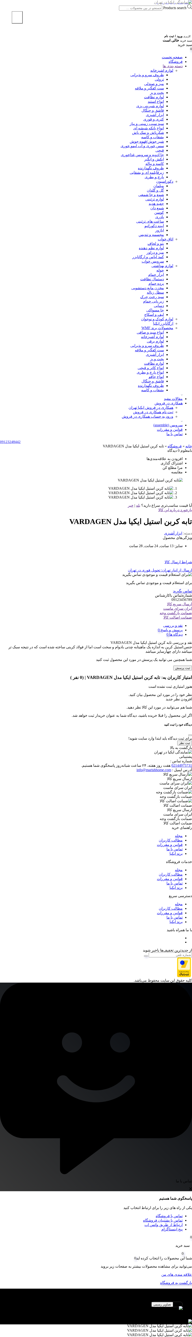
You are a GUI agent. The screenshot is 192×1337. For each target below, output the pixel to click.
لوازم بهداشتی (162, 266)
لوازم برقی (155, 341)
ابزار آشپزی (155, 355)
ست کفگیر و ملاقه (149, 88)
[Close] (190, 735)
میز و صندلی (154, 84)
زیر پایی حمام (153, 301)
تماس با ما (174, 434)
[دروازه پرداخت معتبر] (184, 976)
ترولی (159, 79)
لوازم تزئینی (154, 199)
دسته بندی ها (173, 66)
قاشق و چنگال (152, 110)
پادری (159, 217)
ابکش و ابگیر (154, 159)
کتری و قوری (153, 119)
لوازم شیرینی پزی (150, 106)
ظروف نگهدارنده (151, 168)
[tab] (91, 625)
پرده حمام (156, 283)
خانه (188, 446)
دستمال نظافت (152, 279)
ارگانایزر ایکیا (163, 323)
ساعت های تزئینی (150, 221)
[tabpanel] (96, 1310)
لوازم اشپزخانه (161, 70)
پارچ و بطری (154, 177)
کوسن (159, 212)
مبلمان (158, 186)
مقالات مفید (173, 399)
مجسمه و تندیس (151, 235)
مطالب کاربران (171, 840)
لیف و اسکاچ (154, 315)
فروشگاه (176, 62)
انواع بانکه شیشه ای (148, 128)
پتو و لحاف (156, 244)
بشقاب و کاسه (152, 137)
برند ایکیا (176, 854)
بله (138, 505)
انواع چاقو (156, 377)
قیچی (159, 150)
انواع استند (156, 101)
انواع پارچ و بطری (150, 372)
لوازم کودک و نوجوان (157, 319)
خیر (130, 505)
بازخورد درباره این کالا (175, 510)
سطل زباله (155, 292)
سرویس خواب (153, 261)
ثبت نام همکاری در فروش (153, 412)
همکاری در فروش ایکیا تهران (151, 408)
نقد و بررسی (173, 625)
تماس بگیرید (182, 591)
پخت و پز (157, 93)
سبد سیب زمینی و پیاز (147, 124)
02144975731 (181, 765)
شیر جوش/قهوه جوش (147, 141)
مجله (179, 836)
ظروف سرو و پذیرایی (147, 75)
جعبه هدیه (156, 204)
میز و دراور (155, 252)
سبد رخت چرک (152, 297)
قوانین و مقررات (170, 429)
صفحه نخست (172, 57)
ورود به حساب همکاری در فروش (147, 416)
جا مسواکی (155, 310)
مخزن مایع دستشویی (147, 288)
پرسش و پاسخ (171, 630)
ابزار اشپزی (155, 115)
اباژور (159, 230)
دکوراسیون (164, 181)
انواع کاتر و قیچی (151, 368)
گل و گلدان (155, 190)
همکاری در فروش (169, 403)
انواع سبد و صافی (150, 332)
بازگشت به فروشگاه (176, 1283)
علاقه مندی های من (176, 1274)
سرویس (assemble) (168, 425)
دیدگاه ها (175, 634)
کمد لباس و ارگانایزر (148, 257)
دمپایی (159, 306)
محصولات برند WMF (157, 328)
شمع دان (157, 208)
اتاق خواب (165, 239)
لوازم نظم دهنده (151, 248)
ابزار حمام (156, 275)
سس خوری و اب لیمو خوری (142, 146)
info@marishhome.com (154, 770)
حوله (160, 270)
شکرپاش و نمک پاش (148, 133)
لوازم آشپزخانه (152, 337)
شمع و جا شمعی (151, 195)
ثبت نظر (184, 743)
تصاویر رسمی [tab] (162, 1304)
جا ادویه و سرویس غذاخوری (142, 155)
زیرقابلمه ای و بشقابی (147, 173)
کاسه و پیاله (154, 164)
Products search (174, 8)
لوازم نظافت (154, 97)
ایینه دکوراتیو (154, 226)
